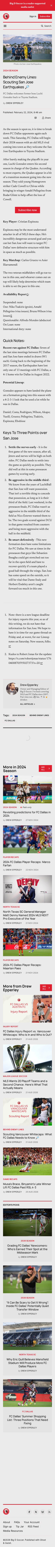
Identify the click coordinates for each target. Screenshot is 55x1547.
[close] (51, 5)
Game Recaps (10, 1179)
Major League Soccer (15, 1076)
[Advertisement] (27, 1466)
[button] (32, 1522)
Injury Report (10, 1026)
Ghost (43, 1540)
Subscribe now (27, 210)
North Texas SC (11, 907)
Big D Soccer (17, 1540)
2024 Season (10, 70)
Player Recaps (11, 857)
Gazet (8, 1543)
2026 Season (27, 1241)
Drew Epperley (15, 103)
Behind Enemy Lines (39, 715)
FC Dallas (10, 720)
